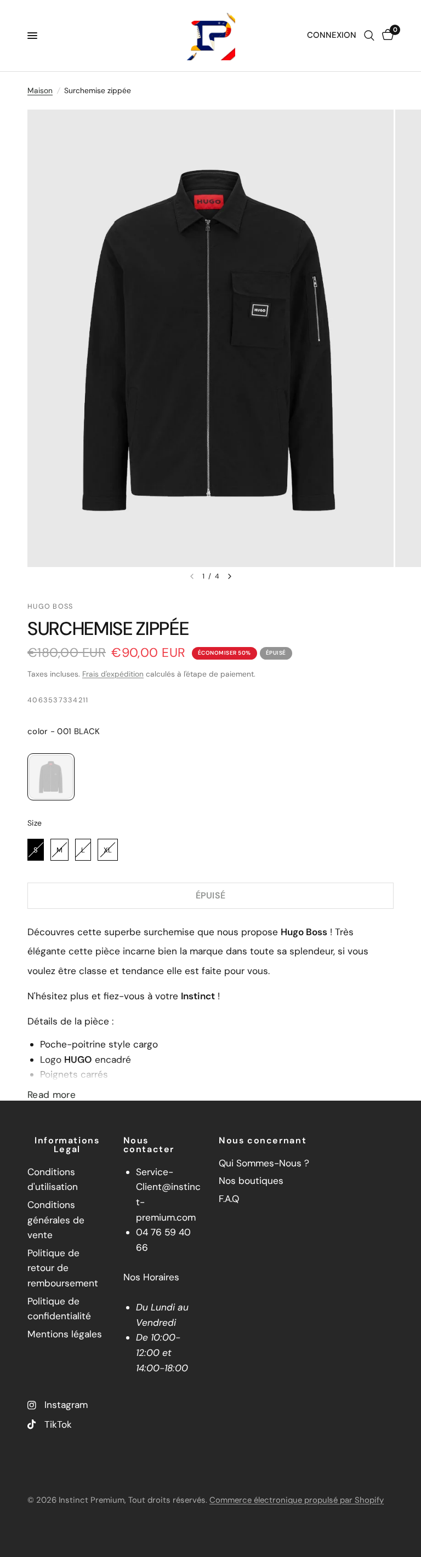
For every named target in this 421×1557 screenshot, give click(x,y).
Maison (40, 90)
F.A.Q (229, 1199)
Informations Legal (67, 1145)
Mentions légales (64, 1334)
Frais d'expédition (113, 674)
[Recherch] (369, 35)
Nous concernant (262, 1140)
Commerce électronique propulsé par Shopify (296, 1500)
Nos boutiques (251, 1181)
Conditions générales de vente (55, 1220)
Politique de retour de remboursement (62, 1268)
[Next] (229, 576)
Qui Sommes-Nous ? (264, 1163)
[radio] (51, 776)
